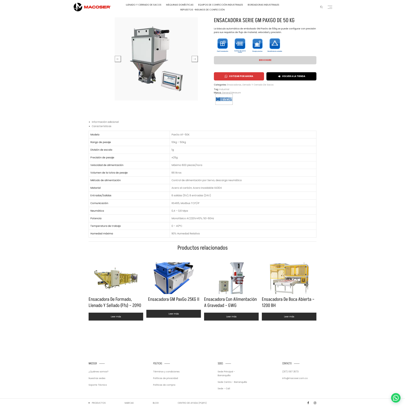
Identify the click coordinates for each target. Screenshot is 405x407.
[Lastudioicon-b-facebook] (308, 402)
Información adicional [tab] (105, 122)
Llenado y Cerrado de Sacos (258, 84)
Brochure (265, 60)
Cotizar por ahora (241, 76)
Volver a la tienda (293, 76)
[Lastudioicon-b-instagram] (315, 402)
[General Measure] (224, 99)
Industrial (224, 89)
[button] (396, 398)
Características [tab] (101, 126)
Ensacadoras (234, 84)
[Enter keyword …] (321, 7)
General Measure (231, 92)
